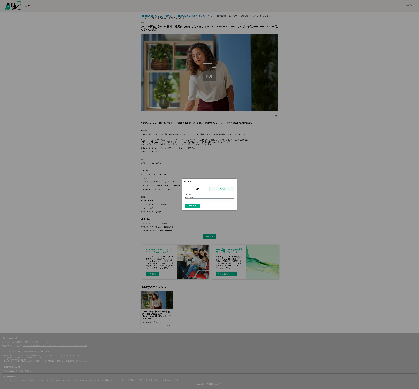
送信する (192, 205)
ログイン (222, 189)
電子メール (189, 197)
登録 (197, 189)
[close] (234, 181)
